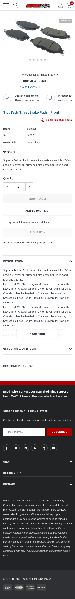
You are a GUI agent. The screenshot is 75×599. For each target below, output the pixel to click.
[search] (15, 5)
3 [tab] (37, 60)
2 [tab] (34, 60)
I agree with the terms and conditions (28, 222)
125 (10, 242)
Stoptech (32, 128)
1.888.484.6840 (33, 81)
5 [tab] (45, 60)
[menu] (6, 5)
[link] (6, 447)
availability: (10, 142)
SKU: (6, 135)
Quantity (8, 178)
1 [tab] (30, 60)
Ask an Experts (28, 87)
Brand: (7, 128)
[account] (60, 5)
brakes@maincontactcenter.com (44, 396)
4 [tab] (41, 60)
